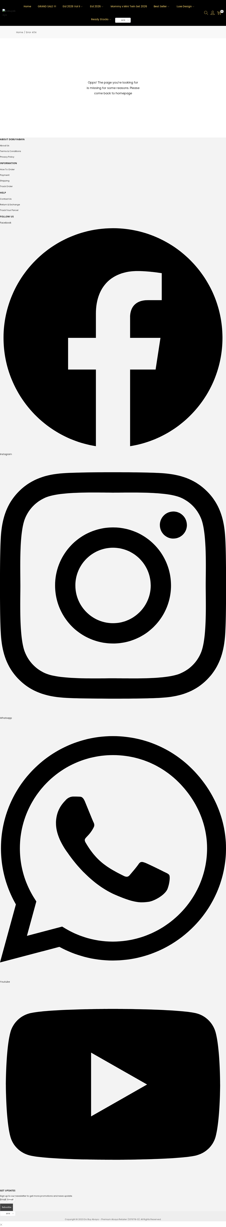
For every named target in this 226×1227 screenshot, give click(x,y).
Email (3, 1199)
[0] (219, 13)
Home (19, 32)
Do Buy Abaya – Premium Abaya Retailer (106, 1219)
